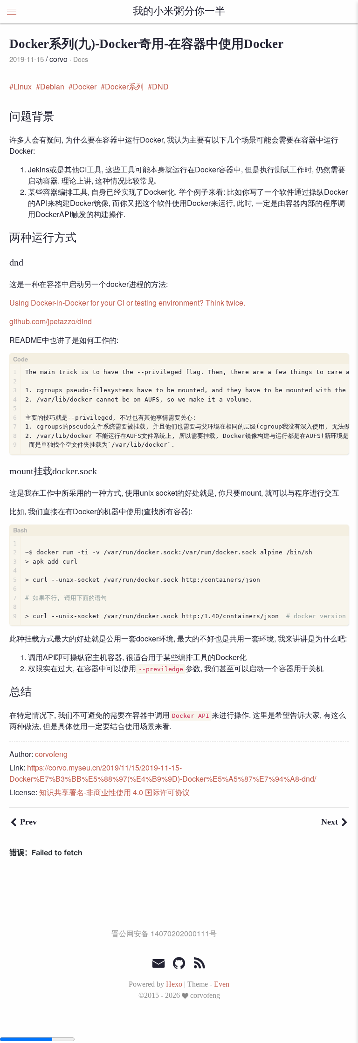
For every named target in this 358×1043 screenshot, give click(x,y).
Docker (84, 86)
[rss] (200, 963)
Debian (52, 86)
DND (160, 86)
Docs (80, 59)
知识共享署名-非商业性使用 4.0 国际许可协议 (114, 792)
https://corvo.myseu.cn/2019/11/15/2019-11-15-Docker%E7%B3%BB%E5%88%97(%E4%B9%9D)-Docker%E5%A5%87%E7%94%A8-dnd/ (162, 773)
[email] (158, 962)
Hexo (174, 984)
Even (221, 984)
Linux (23, 86)
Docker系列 (124, 86)
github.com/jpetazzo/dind (50, 321)
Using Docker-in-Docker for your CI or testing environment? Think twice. (127, 302)
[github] (179, 963)
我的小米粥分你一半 (179, 12)
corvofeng (51, 754)
